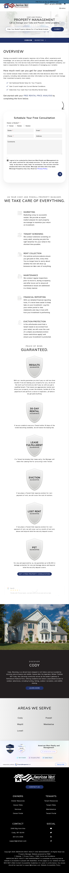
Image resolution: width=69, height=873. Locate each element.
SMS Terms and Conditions (45, 856)
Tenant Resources (51, 801)
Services (18, 809)
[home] (16, 5)
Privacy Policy (42, 168)
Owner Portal (18, 813)
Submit (57, 29)
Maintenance (51, 809)
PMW (48, 854)
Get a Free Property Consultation (34, 574)
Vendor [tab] (28, 126)
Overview (28, 40)
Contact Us (34, 787)
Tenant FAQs (51, 805)
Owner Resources (18, 801)
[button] (64, 4)
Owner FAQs (18, 805)
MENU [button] (63, 8)
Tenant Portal (51, 813)
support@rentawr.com (18, 841)
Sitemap (18, 856)
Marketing (39, 40)
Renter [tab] (19, 126)
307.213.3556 (53, 4)
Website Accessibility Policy (50, 865)
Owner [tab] (11, 126)
